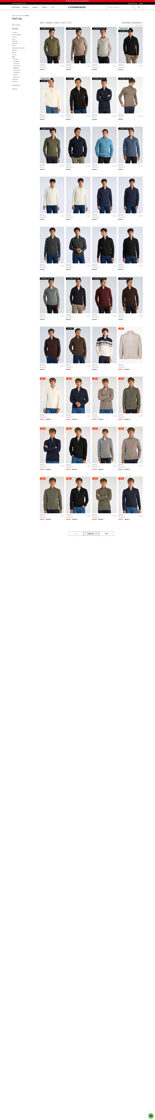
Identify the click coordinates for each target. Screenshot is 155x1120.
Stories (44, 7)
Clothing (25, 7)
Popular (35, 7)
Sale (52, 7)
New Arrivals (16, 7)
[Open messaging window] (151, 1116)
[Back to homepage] (77, 7)
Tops (22, 15)
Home (13, 15)
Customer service (132, 3)
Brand (141, 3)
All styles (18, 15)
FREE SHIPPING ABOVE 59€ (19, 3)
